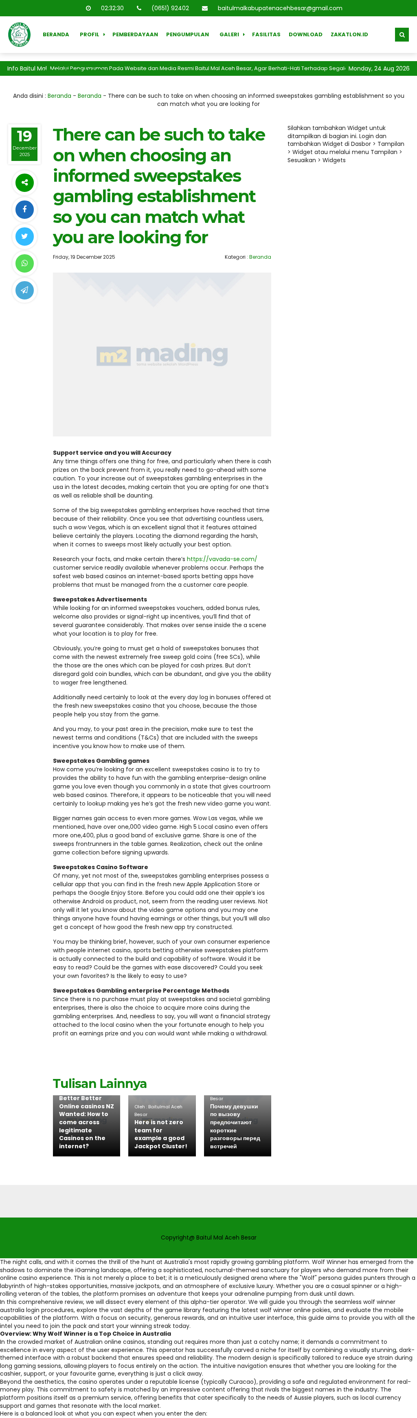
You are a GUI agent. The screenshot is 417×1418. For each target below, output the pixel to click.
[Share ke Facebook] (24, 209)
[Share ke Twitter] (24, 236)
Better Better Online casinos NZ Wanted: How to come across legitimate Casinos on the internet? (86, 1122)
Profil (89, 34)
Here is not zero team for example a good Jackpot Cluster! (160, 1134)
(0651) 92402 (169, 8)
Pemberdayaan (135, 34)
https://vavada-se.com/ (222, 559)
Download (306, 34)
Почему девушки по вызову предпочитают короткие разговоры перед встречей (235, 1126)
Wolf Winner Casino (74, 71)
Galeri (229, 34)
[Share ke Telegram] (24, 290)
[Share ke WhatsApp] (24, 263)
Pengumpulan (187, 34)
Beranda (56, 34)
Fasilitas (266, 34)
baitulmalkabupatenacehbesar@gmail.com (279, 8)
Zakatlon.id (349, 34)
